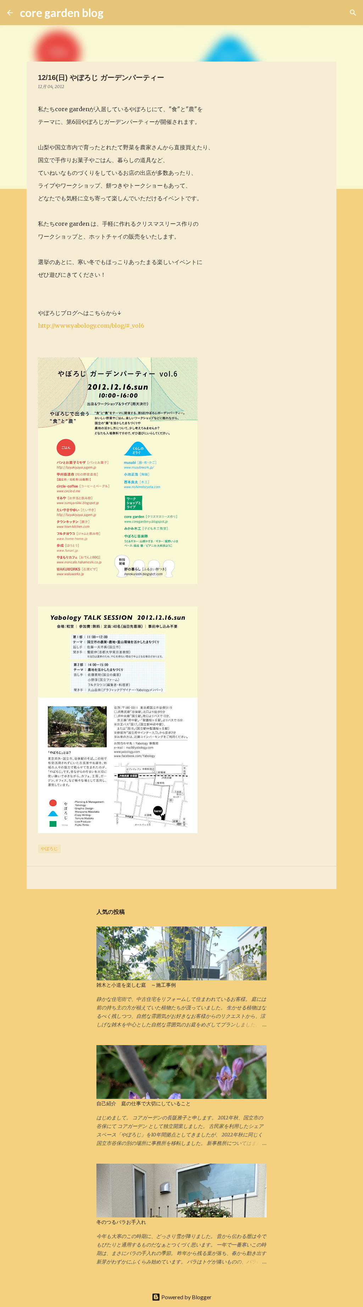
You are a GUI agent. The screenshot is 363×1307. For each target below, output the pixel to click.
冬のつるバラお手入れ (121, 1222)
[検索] (113, 12)
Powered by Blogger (186, 1297)
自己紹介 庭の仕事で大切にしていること (143, 1103)
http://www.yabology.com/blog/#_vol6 (91, 325)
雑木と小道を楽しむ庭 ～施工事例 (136, 985)
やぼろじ (49, 848)
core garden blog (62, 12)
